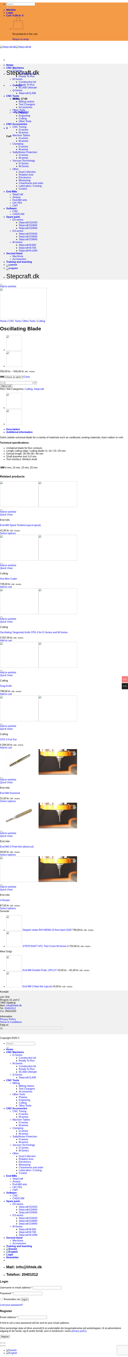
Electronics (25, 177)
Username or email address (16, 1287)
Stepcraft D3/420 (28, 233)
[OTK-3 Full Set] (38, 720)
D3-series (17, 231)
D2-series (17, 219)
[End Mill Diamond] (38, 774)
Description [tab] (13, 429)
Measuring (24, 180)
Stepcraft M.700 (27, 247)
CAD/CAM (18, 214)
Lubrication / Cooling (30, 186)
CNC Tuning (19, 127)
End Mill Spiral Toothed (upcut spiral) (20, 525)
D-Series (17, 70)
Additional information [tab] (19, 432)
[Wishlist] (1, 284)
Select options (8, 533)
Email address (8, 1317)
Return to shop (20, 39)
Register (5, 1336)
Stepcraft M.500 (27, 245)
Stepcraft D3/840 (28, 239)
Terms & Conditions (11, 1022)
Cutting (23, 118)
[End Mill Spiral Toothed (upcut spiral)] (38, 506)
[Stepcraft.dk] (15, 47)
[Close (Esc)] (1, 1342)
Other (15, 169)
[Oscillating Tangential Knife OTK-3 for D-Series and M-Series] (38, 613)
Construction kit (27, 73)
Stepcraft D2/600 (28, 225)
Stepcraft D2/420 (28, 222)
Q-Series (17, 90)
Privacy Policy (8, 1019)
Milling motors (26, 101)
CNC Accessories (16, 124)
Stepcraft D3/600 (28, 236)
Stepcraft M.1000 (28, 250)
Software (11, 208)
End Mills (11, 191)
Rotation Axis (26, 174)
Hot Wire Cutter (8, 578)
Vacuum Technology (23, 160)
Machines (17, 256)
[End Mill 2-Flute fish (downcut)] (38, 827)
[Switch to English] (11, 1353)
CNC (15, 211)
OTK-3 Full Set (8, 739)
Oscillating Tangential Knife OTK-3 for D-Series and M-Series (34, 632)
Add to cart (6, 386)
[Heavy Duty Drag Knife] (14, 349)
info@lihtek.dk (14, 1005)
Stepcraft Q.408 (27, 93)
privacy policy (78, 1331)
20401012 (10, 1008)
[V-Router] (14, 366)
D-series (23, 129)
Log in (24, 1299)
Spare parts (13, 217)
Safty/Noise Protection (24, 152)
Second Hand (14, 253)
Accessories (25, 107)
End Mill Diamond (10, 793)
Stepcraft (39, 389)
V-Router (5, 900)
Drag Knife (6, 686)
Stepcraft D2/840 (28, 228)
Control (23, 188)
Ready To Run (27, 76)
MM (2, 376)
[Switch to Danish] (11, 264)
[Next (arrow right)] (4, 1345)
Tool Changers (27, 104)
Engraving (24, 115)
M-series (23, 132)
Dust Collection (27, 172)
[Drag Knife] (38, 667)
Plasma (23, 113)
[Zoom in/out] (4, 1342)
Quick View (6, 514)
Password (6, 1293)
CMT (15, 205)
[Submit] (7, 7)
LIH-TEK (17, 202)
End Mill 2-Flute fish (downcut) (17, 846)
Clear (27, 376)
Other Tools (18, 110)
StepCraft (17, 194)
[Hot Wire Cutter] (38, 559)
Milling (16, 98)
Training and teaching (19, 262)
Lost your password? (11, 1305)
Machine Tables (21, 135)
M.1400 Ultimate (28, 87)
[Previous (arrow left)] (1, 1345)
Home (9, 65)
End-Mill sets (19, 200)
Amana (16, 197)
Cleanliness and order (31, 183)
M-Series (17, 79)
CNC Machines (15, 68)
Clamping (17, 143)
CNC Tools (12, 96)
